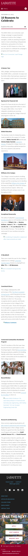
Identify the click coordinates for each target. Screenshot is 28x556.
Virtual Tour (5, 508)
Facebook (9, 490)
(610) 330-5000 (14, 484)
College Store (5, 502)
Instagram (18, 490)
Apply (14, 526)
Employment (5, 505)
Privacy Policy (16, 551)
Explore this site (7, 27)
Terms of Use (6, 551)
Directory (4, 496)
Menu (5, 9)
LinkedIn (22, 490)
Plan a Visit (9, 482)
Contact (18, 482)
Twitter (5, 490)
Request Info (14, 538)
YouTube (14, 490)
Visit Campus (14, 532)
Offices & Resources (7, 499)
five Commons (22, 350)
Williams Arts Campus (18, 183)
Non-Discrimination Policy (10, 553)
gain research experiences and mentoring (13, 425)
